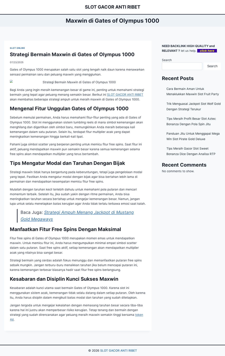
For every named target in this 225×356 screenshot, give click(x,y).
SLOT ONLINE (17, 48)
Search (167, 60)
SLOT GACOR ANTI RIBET (118, 350)
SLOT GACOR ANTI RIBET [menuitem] (125, 94)
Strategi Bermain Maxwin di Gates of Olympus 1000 (72, 54)
